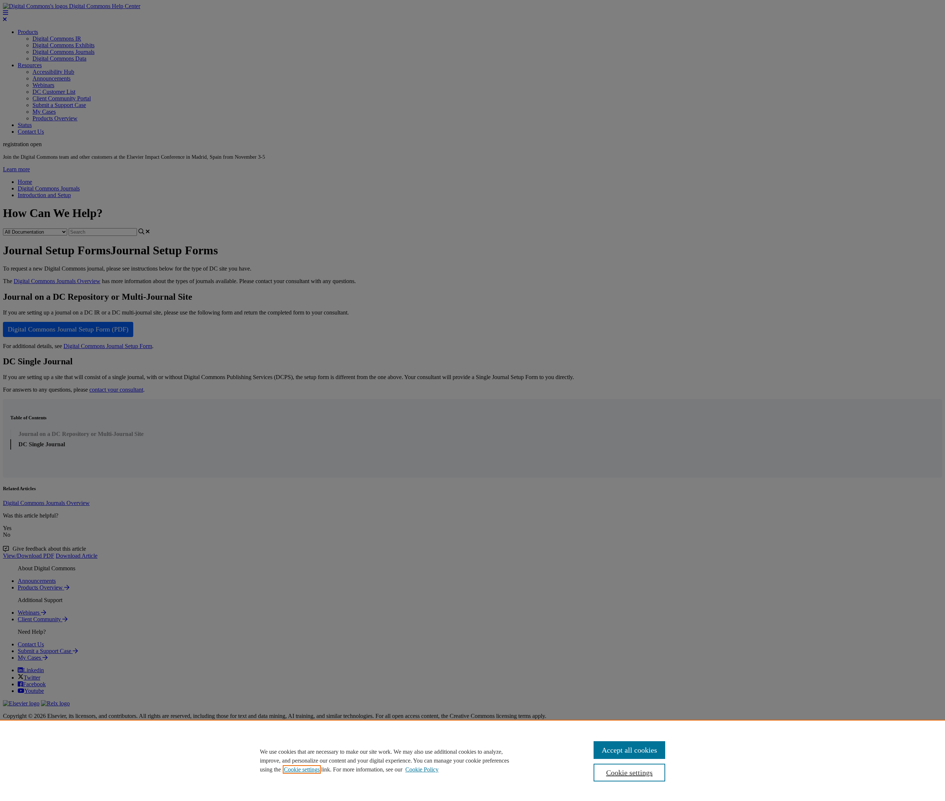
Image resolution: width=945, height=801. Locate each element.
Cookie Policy (422, 769)
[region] (472, 760)
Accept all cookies (629, 750)
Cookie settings (302, 769)
